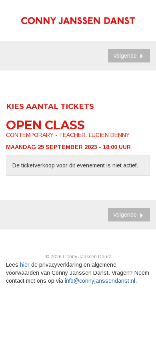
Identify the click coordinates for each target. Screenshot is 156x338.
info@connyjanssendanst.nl (100, 281)
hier (25, 265)
